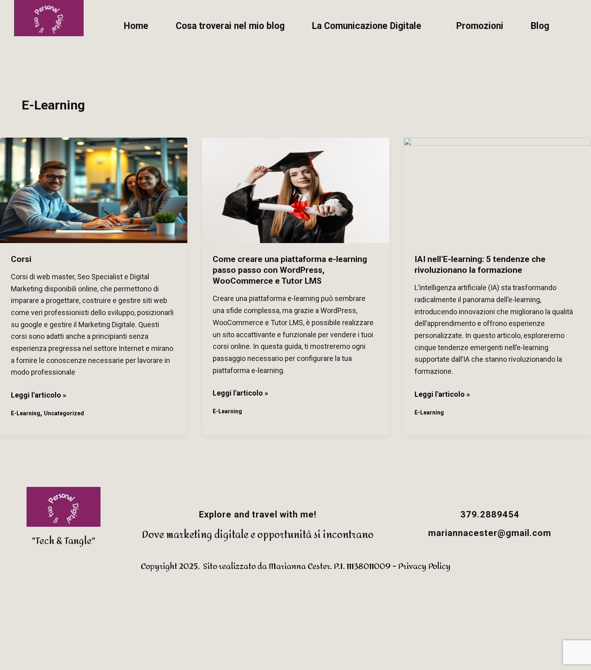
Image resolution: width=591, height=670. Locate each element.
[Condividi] (74, 628)
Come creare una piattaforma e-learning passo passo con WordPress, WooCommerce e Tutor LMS (290, 270)
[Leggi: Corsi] (93, 190)
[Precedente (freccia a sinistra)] (14, 656)
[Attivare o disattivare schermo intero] (44, 628)
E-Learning (25, 413)
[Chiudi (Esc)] (103, 628)
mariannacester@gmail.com (489, 533)
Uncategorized (64, 413)
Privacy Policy (424, 566)
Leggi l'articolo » (38, 394)
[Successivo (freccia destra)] (44, 656)
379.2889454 (489, 514)
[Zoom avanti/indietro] (14, 628)
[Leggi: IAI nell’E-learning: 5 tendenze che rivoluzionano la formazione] (497, 190)
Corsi (21, 259)
